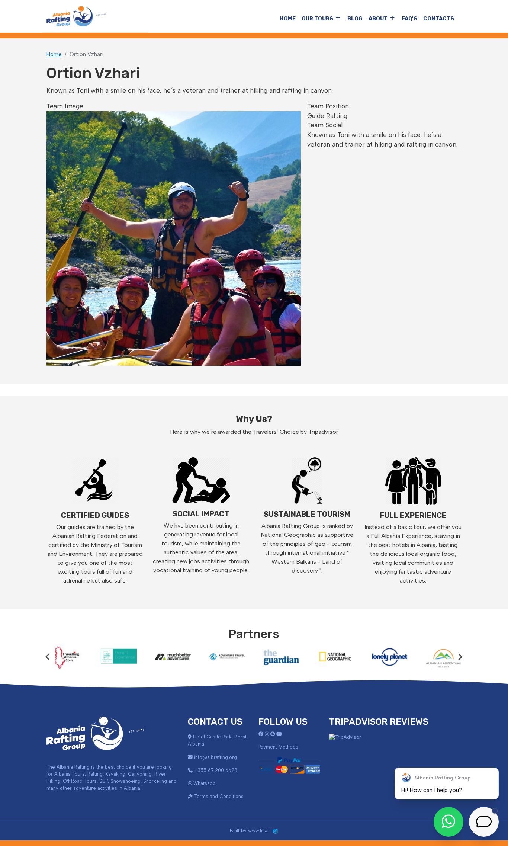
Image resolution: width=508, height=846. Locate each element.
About (378, 19)
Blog (355, 19)
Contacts (438, 19)
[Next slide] (460, 657)
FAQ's (409, 19)
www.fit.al (260, 830)
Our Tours (317, 19)
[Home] (76, 16)
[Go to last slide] (48, 657)
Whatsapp (204, 783)
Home (288, 19)
